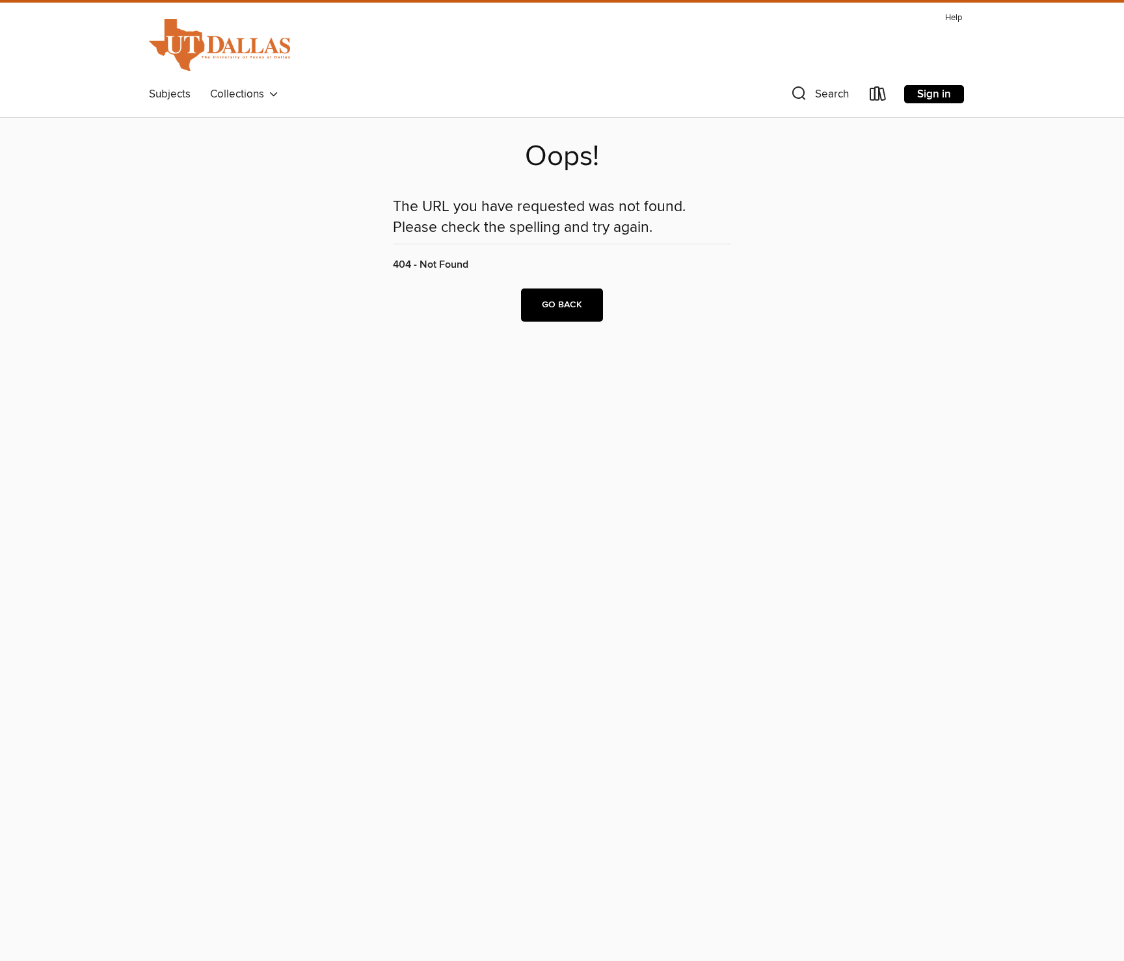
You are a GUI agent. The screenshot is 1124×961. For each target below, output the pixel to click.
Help (953, 18)
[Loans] (878, 96)
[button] (819, 96)
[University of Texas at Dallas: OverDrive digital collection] (219, 45)
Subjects (170, 94)
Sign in (934, 94)
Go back (562, 305)
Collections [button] (239, 94)
